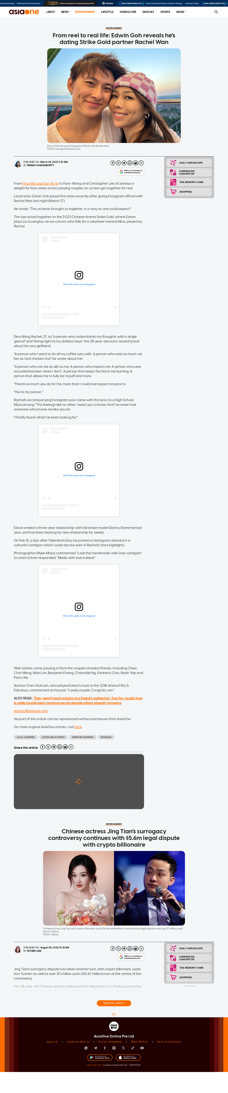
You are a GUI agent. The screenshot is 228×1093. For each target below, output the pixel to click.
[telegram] (124, 162)
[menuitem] (50, 12)
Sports (165, 12)
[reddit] (135, 162)
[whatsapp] (130, 162)
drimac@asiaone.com (31, 711)
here (77, 727)
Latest (50, 12)
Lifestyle (107, 12)
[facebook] (113, 162)
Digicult (148, 12)
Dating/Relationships (82, 737)
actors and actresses (53, 737)
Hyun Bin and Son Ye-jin (41, 183)
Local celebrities (26, 737)
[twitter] (118, 162)
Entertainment (85, 12)
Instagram (106, 737)
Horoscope (128, 12)
